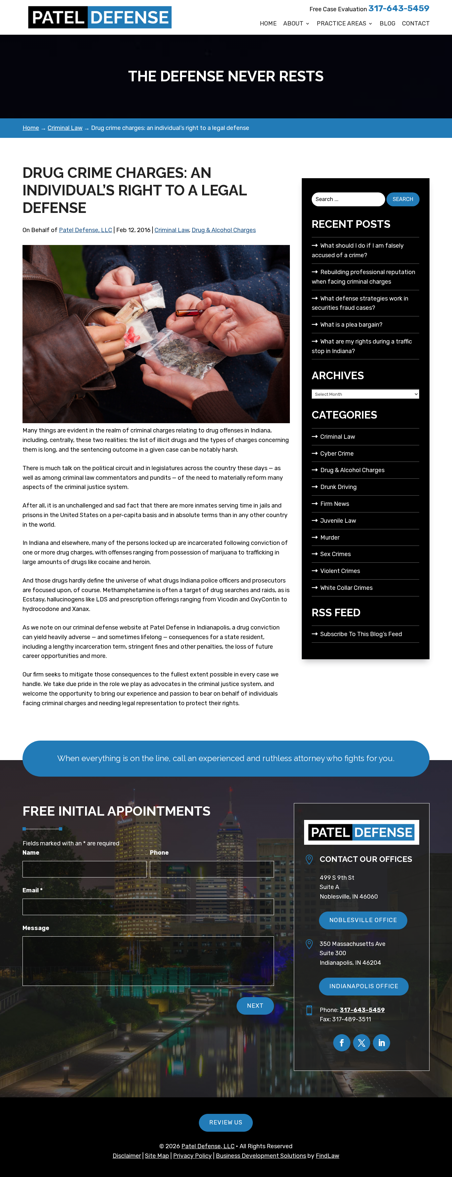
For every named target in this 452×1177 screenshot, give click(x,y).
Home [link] (268, 23)
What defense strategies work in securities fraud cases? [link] (360, 303)
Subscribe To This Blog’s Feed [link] (361, 634)
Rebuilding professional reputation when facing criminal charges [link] (363, 276)
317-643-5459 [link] (398, 8)
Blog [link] (387, 23)
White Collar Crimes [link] (346, 587)
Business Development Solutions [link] (261, 1155)
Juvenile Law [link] (338, 520)
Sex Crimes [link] (335, 554)
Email (33, 890)
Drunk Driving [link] (338, 487)
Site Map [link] (157, 1155)
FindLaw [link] (327, 1155)
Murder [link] (329, 537)
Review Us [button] (226, 1122)
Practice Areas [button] (341, 23)
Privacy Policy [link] (192, 1155)
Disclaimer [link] (127, 1155)
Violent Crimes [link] (340, 571)
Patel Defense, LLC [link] (85, 230)
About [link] (293, 23)
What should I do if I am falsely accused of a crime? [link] (358, 250)
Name (31, 852)
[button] (341, 1042)
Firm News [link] (334, 503)
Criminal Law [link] (172, 230)
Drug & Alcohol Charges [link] (224, 230)
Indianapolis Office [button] (363, 986)
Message (36, 928)
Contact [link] (416, 23)
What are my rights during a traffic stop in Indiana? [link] (362, 346)
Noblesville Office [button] (363, 920)
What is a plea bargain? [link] (351, 324)
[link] (100, 17)
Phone (159, 852)
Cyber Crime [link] (337, 453)
